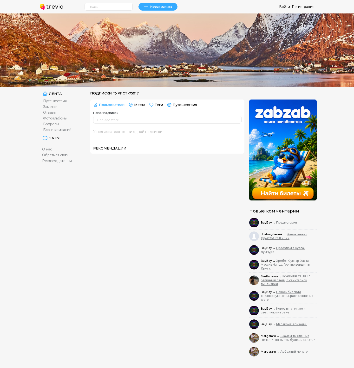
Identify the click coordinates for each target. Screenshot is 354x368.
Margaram (269, 336)
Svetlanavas (270, 276)
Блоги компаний (57, 130)
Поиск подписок (105, 113)
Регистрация (303, 7)
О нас (47, 149)
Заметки (50, 107)
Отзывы (49, 112)
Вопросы (51, 124)
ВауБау (267, 222)
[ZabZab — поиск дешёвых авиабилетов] (283, 150)
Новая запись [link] (161, 6)
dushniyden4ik (272, 234)
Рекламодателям (57, 161)
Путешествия (55, 101)
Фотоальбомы (55, 118)
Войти (284, 7)
